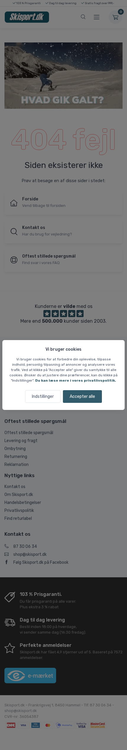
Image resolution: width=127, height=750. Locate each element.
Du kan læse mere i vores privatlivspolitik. (75, 380)
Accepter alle (82, 396)
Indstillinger (43, 396)
